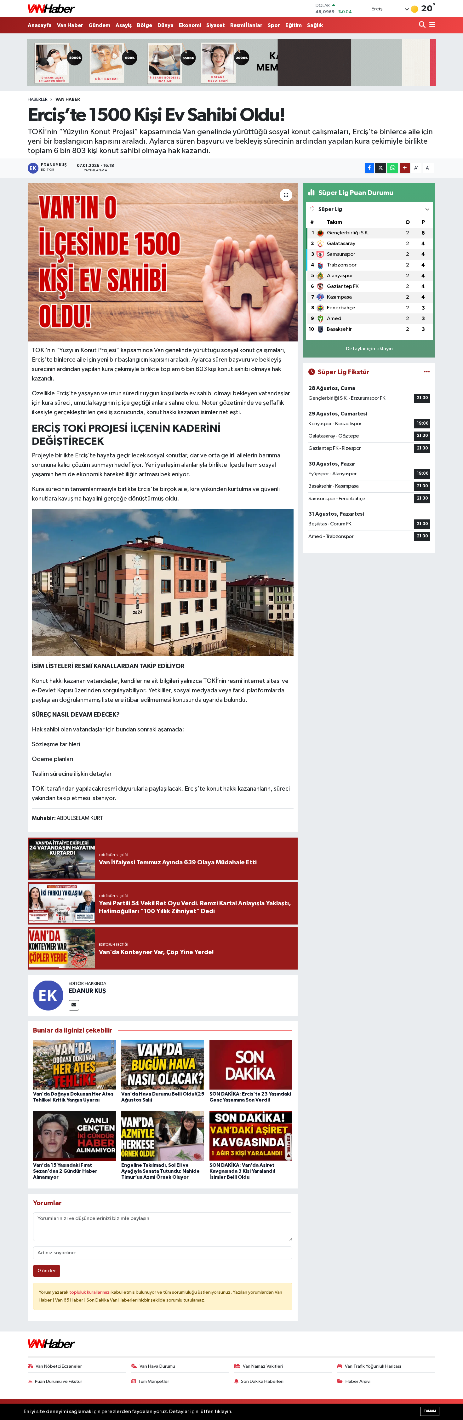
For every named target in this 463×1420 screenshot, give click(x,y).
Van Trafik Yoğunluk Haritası (373, 1366)
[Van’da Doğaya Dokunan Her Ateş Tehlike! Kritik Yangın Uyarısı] (74, 1064)
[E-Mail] (74, 1005)
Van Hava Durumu (157, 1366)
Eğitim (293, 25)
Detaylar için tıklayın (369, 349)
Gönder (46, 1271)
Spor (274, 25)
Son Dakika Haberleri (262, 1381)
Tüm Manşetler (153, 1381)
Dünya (165, 25)
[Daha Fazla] (405, 168)
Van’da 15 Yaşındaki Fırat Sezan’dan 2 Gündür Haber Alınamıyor (65, 1171)
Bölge (144, 25)
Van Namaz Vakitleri (263, 1366)
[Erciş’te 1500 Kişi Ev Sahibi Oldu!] (163, 262)
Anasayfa (40, 25)
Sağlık (315, 25)
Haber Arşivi (358, 1381)
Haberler (38, 99)
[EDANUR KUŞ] (48, 995)
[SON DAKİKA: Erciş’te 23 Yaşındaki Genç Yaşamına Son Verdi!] (250, 1064)
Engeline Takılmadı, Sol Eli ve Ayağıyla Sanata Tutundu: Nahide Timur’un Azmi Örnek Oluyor (160, 1171)
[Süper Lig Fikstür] (427, 372)
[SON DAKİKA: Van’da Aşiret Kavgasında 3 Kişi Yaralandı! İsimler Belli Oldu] (250, 1135)
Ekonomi (190, 25)
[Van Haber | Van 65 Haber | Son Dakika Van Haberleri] (51, 8)
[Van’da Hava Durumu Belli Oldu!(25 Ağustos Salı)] (162, 1064)
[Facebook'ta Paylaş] (369, 168)
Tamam (430, 1411)
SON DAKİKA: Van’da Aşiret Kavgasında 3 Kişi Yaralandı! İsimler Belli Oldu (242, 1171)
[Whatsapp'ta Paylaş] (392, 168)
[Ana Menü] (431, 25)
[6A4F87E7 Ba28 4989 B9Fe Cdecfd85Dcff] (163, 582)
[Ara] (423, 25)
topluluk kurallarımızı (90, 1292)
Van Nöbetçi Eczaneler (59, 1366)
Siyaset (215, 25)
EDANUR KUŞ (87, 991)
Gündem (99, 25)
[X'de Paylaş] (380, 168)
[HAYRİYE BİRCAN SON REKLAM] (231, 62)
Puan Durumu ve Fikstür (58, 1381)
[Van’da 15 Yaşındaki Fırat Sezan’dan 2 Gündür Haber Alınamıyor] (74, 1135)
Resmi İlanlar (246, 25)
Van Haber (70, 25)
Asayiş (124, 25)
